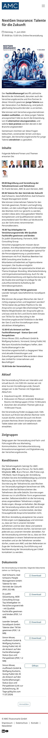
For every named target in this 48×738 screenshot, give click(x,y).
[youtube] (6, 731)
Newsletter (7, 725)
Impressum (7, 723)
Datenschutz (24, 520)
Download (36, 575)
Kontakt (34, 723)
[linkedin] (3, 731)
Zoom (31, 412)
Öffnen (35, 665)
